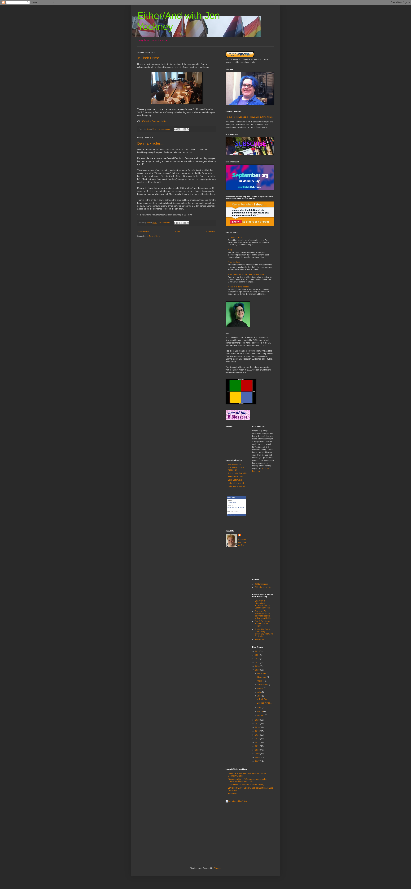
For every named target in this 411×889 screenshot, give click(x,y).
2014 (257, 735)
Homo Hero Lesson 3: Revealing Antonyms (249, 117)
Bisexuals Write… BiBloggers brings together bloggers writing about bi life (263, 614)
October (261, 681)
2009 (257, 754)
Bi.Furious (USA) (235, 476)
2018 (257, 720)
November (262, 677)
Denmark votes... (150, 143)
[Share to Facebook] (184, 129)
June (259, 696)
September (262, 685)
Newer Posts (143, 232)
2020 (257, 666)
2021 (257, 662)
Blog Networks (231, 515)
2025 (257, 651)
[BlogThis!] (178, 129)
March (260, 711)
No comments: (165, 129)
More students (234, 262)
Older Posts (210, 232)
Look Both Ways (235, 480)
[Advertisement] (263, 526)
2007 (257, 761)
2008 (257, 757)
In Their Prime (148, 58)
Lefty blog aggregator (237, 486)
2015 (257, 731)
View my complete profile (242, 542)
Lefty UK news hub (236, 483)
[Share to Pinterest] (187, 129)
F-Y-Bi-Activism (234, 464)
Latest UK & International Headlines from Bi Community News (262, 604)
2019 (257, 670)
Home (177, 232)
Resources (259, 639)
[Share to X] (181, 129)
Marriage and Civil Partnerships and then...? (247, 274)
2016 (257, 727)
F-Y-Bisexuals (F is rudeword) (236, 469)
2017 (257, 724)
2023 (257, 659)
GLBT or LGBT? (235, 237)
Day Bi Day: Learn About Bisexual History (263, 623)
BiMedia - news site (263, 587)
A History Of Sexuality (237, 473)
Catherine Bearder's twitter (154, 121)
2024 (257, 655)
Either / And (231, 502)
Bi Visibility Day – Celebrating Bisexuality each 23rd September (264, 632)
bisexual (230, 507)
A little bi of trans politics (238, 287)
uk (236, 507)
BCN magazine (261, 584)
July (259, 692)
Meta (230, 250)
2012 (257, 742)
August (260, 688)
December (262, 673)
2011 (257, 746)
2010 (257, 750)
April (259, 707)
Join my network (233, 511)
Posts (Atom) (154, 236)
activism (241, 507)
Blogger (217, 868)
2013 (257, 739)
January (261, 715)
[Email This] (175, 129)
